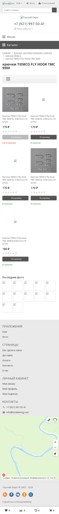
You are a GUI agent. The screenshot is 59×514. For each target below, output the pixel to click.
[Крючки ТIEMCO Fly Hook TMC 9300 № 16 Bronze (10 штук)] (15, 99)
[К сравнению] (22, 142)
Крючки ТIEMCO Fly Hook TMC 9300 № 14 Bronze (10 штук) (43, 119)
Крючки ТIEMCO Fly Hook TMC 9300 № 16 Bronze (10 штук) (14, 119)
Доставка (7, 355)
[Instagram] (30, 494)
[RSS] (4, 494)
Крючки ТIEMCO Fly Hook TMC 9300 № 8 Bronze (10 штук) (14, 241)
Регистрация (48, 3)
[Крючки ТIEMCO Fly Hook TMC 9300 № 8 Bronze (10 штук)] (15, 221)
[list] (13, 79)
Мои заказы (8, 383)
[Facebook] (11, 494)
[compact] (18, 79)
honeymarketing (24, 502)
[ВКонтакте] (17, 494)
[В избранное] (26, 142)
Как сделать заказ (12, 350)
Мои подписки (10, 393)
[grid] (8, 79)
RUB (18, 3)
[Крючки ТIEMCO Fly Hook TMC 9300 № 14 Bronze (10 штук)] (44, 99)
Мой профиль (9, 388)
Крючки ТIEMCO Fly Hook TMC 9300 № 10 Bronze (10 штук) (43, 179)
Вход (32, 3)
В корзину (45, 137)
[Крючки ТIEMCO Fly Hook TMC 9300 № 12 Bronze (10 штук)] (15, 160)
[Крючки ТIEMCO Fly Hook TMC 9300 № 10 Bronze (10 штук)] (44, 160)
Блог (4, 331)
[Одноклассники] (24, 494)
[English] (6, 3)
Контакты (7, 365)
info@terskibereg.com (17, 412)
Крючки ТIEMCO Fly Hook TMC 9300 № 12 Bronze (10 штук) (14, 179)
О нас (5, 370)
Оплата (6, 360)
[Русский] (11, 3)
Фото (5, 336)
